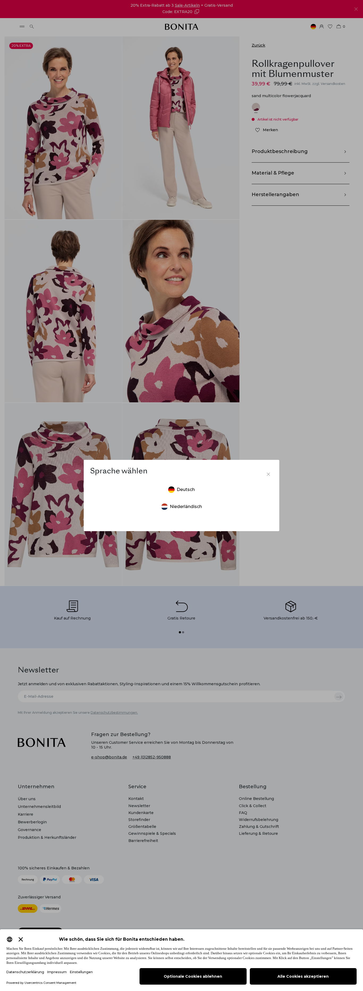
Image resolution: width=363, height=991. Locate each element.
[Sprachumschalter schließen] (268, 474)
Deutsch (186, 489)
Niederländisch (186, 506)
